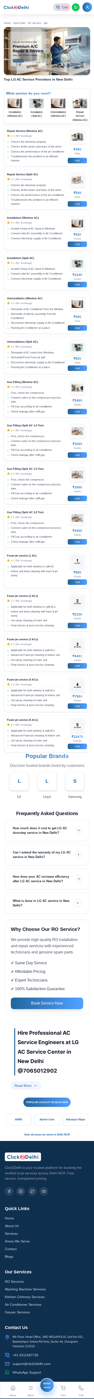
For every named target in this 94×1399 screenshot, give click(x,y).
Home (7, 23)
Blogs (9, 1256)
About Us (12, 1226)
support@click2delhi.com (32, 1364)
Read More (23, 1085)
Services (11, 1233)
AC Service (34, 23)
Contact (11, 1249)
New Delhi (19, 23)
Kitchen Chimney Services (25, 1297)
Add (77, 160)
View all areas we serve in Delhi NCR (47, 1134)
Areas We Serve (17, 1241)
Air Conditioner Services (23, 1304)
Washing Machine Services (25, 1289)
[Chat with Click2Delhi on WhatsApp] (76, 7)
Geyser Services (17, 1312)
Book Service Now (47, 1003)
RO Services (14, 1281)
